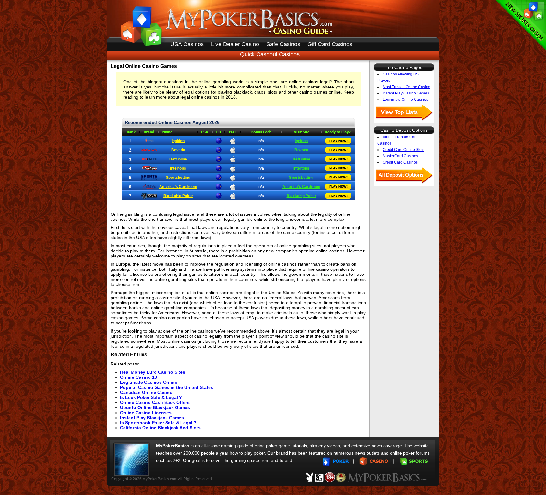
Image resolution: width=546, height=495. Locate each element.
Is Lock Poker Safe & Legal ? (151, 397)
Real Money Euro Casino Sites (152, 372)
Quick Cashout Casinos (270, 54)
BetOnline (178, 159)
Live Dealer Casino (235, 44)
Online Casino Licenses (146, 412)
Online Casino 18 (138, 377)
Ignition (178, 141)
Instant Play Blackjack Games (152, 417)
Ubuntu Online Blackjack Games (155, 407)
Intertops (178, 168)
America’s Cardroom (178, 186)
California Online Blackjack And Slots (160, 427)
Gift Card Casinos (329, 44)
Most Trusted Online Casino (406, 87)
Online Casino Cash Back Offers (155, 402)
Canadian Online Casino (146, 392)
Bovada (178, 150)
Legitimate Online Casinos (405, 99)
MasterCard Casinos (400, 156)
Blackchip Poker (178, 196)
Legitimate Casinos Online (148, 382)
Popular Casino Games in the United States (166, 387)
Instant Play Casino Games (406, 93)
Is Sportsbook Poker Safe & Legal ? (158, 422)
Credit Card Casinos (400, 162)
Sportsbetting (178, 177)
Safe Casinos (283, 44)
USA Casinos (187, 44)
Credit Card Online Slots (403, 150)
